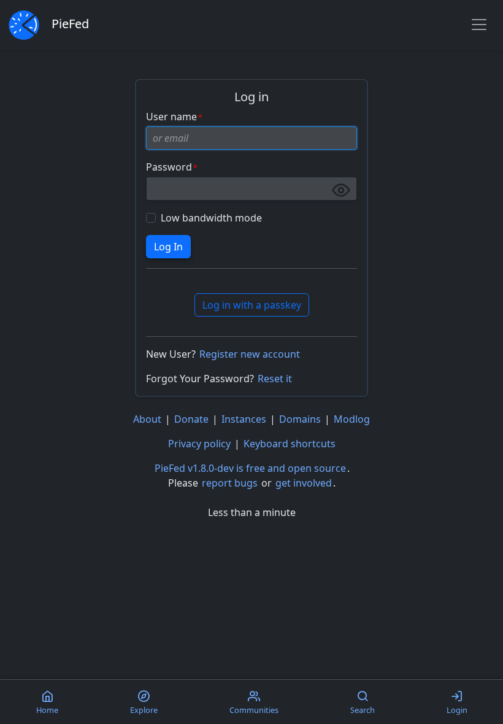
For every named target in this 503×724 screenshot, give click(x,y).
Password (169, 167)
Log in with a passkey (251, 305)
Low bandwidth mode (211, 218)
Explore (144, 709)
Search (362, 709)
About (147, 419)
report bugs (230, 483)
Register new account (249, 354)
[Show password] (341, 190)
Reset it (275, 378)
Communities (253, 709)
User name (171, 116)
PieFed (70, 23)
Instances (243, 419)
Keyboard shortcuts (290, 443)
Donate (191, 419)
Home (47, 709)
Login (457, 709)
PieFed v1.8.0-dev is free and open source (250, 468)
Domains (300, 419)
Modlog (352, 419)
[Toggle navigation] (479, 24)
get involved (303, 483)
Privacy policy (199, 443)
